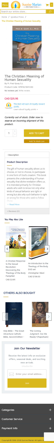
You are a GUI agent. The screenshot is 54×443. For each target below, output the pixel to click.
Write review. (24, 91)
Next (47, 248)
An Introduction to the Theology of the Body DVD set (38, 266)
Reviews (14, 211)
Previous (7, 248)
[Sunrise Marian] (27, 4)
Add (36, 133)
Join (27, 383)
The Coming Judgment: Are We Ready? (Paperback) (39, 334)
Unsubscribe (27, 366)
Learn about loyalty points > (26, 109)
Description (13, 155)
